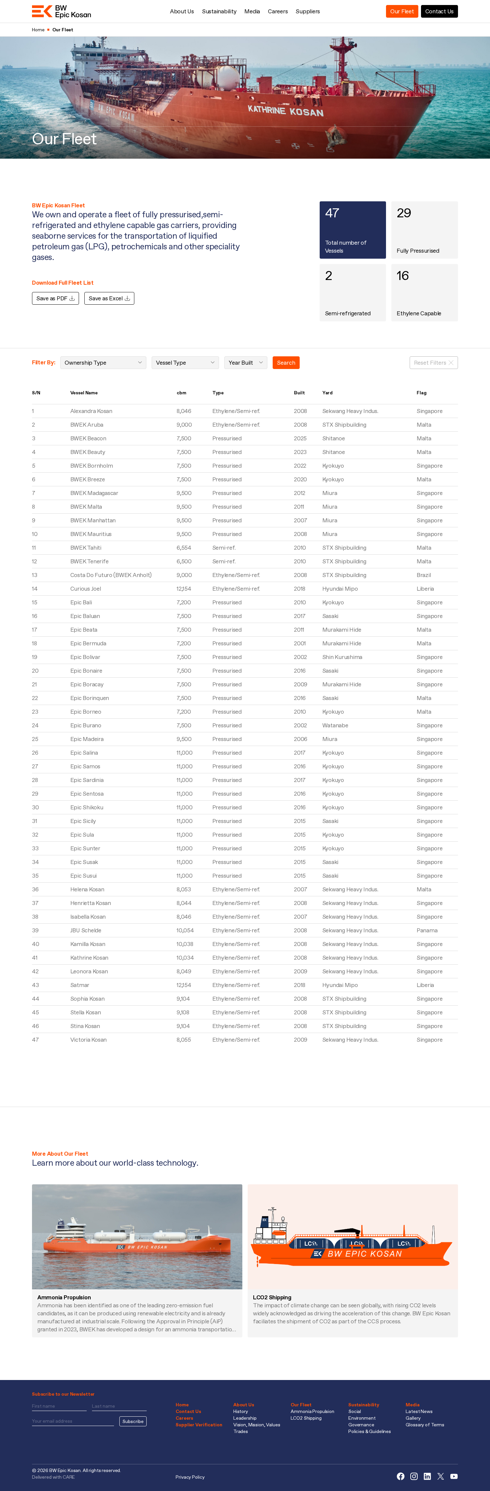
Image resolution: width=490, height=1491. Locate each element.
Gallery (413, 1418)
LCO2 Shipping (306, 1418)
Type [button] (218, 392)
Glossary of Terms (425, 1424)
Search (286, 363)
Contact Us (439, 11)
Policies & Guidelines (369, 1431)
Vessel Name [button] (84, 392)
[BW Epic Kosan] (61, 11)
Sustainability (219, 11)
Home (182, 1404)
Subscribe (133, 1421)
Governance (361, 1424)
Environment (361, 1418)
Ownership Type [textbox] (85, 363)
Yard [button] (327, 392)
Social (354, 1411)
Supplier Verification (199, 1424)
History (240, 1411)
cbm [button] (181, 392)
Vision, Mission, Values (256, 1424)
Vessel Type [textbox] (171, 363)
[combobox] (103, 362)
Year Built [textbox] (241, 363)
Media (252, 11)
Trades (240, 1431)
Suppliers (308, 11)
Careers (278, 11)
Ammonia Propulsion (312, 1411)
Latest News (419, 1411)
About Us (182, 11)
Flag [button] (421, 392)
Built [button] (299, 392)
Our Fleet (402, 11)
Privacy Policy (190, 1477)
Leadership (245, 1418)
